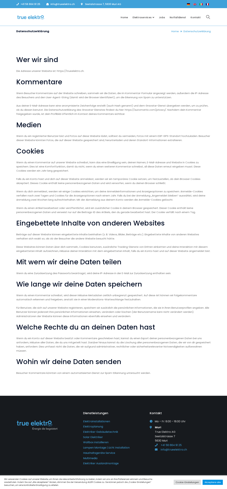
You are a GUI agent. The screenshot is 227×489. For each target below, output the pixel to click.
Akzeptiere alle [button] (213, 482)
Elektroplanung (93, 426)
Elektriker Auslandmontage (101, 463)
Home (175, 31)
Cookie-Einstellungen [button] (187, 482)
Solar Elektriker (93, 437)
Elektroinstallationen (96, 421)
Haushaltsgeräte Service (99, 453)
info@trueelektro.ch (63, 4)
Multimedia (90, 458)
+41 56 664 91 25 (30, 4)
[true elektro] (30, 17)
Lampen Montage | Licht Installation (106, 448)
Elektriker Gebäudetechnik (100, 432)
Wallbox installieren (96, 442)
